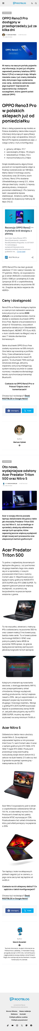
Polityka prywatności (19, 1020)
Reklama (14, 1014)
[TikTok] (8, 1025)
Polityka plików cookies (18, 1017)
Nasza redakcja (25, 1011)
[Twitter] (22, 1025)
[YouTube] (12, 1025)
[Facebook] (31, 1025)
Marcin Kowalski (19, 942)
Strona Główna (11, 1011)
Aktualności (7, 13)
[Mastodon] (26, 1025)
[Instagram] (17, 1025)
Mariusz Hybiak (19, 442)
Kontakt (23, 1014)
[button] (3, 3)
